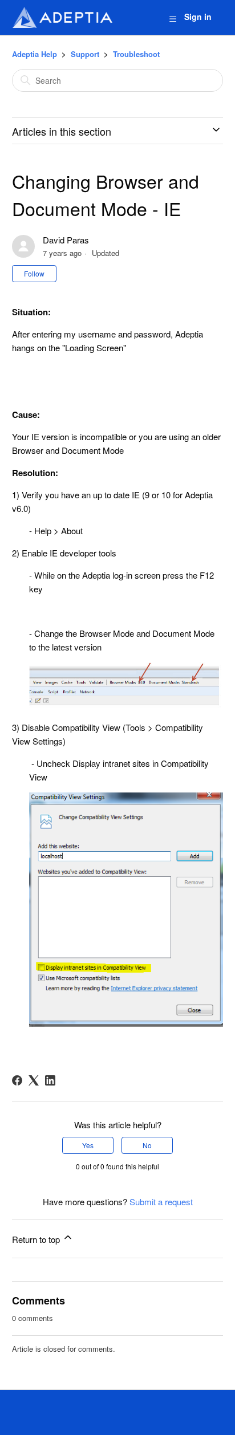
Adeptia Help (34, 53)
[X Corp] (34, 1080)
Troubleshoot (136, 53)
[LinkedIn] (50, 1080)
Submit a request (161, 1202)
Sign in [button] (198, 16)
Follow (34, 273)
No (147, 1145)
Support (85, 53)
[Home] (62, 17)
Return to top (37, 1239)
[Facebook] (17, 1080)
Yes (88, 1145)
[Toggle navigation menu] (172, 18)
